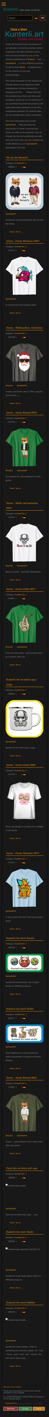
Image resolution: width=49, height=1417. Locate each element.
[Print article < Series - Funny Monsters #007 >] (18, 250)
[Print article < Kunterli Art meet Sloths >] (19, 1018)
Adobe (22, 67)
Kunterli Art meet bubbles (20, 1302)
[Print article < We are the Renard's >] (19, 167)
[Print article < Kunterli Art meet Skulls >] (19, 1241)
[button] (3, 1403)
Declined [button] (10, 1409)
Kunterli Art (20, 163)
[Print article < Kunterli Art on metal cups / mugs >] (19, 694)
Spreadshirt (11, 63)
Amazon (31, 59)
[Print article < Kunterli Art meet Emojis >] (19, 947)
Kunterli (10, 9)
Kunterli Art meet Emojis (20, 938)
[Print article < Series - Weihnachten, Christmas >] (19, 337)
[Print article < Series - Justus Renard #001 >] (19, 1087)
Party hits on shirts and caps (21, 1168)
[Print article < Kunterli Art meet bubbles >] (18, 1312)
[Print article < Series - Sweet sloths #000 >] (19, 774)
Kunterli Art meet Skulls (19, 1231)
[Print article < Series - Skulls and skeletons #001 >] (19, 517)
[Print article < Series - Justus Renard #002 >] (19, 422)
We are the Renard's (17, 157)
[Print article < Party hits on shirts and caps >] (19, 1177)
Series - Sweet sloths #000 (20, 764)
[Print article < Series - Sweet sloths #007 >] (18, 598)
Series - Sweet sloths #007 (20, 588)
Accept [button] (25, 1409)
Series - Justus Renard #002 (21, 412)
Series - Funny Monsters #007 (22, 240)
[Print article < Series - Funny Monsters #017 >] (18, 862)
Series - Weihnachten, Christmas (24, 327)
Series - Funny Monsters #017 (22, 853)
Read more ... (16, 232)
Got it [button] (38, 1409)
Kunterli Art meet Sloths (19, 1008)
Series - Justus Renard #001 (21, 1077)
